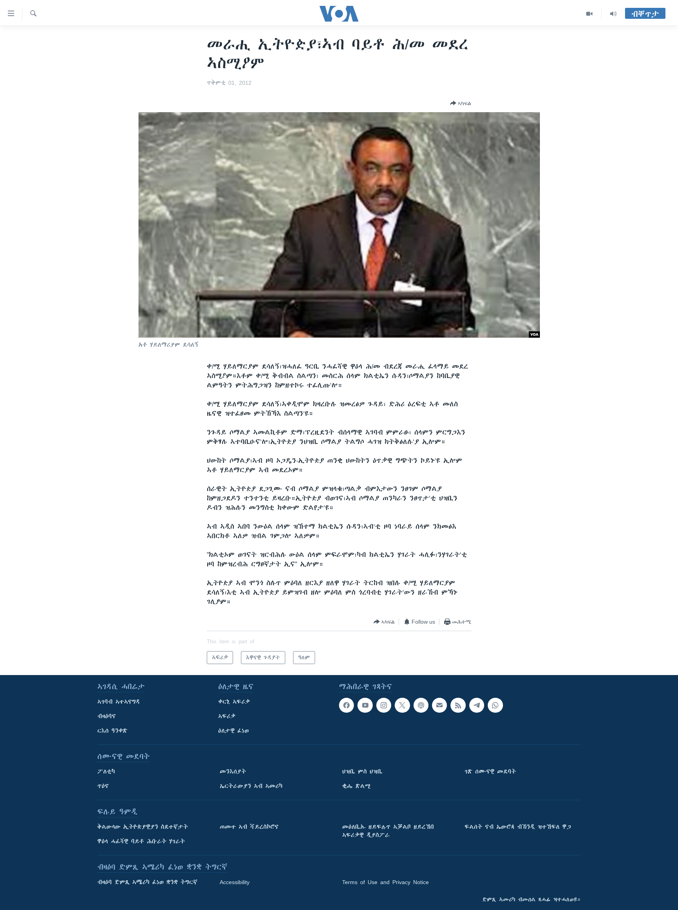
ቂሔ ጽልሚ (356, 786)
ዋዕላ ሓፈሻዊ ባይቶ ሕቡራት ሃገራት (141, 841)
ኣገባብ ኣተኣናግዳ (118, 701)
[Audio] (613, 14)
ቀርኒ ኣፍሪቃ (234, 701)
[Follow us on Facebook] (346, 705)
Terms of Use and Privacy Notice (385, 882)
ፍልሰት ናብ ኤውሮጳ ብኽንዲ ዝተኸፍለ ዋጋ (518, 826)
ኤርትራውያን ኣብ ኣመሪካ (251, 786)
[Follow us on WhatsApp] (495, 705)
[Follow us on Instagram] (383, 705)
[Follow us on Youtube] (364, 705)
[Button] (460, 103)
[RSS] (457, 705)
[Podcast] (421, 705)
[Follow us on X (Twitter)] (402, 705)
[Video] (589, 14)
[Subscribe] (439, 705)
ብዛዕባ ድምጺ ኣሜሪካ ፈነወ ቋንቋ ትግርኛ (147, 882)
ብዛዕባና (106, 716)
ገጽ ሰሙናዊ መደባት (490, 771)
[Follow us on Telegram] (476, 705)
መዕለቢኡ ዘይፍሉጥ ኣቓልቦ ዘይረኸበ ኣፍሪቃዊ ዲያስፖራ (388, 831)
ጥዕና (103, 786)
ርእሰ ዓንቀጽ (112, 730)
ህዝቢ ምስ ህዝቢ (362, 771)
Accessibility (235, 882)
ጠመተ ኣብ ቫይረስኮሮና (249, 826)
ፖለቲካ (106, 771)
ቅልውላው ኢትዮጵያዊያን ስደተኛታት (142, 826)
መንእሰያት (233, 771)
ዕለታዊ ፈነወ (233, 730)
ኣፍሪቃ (226, 716)
